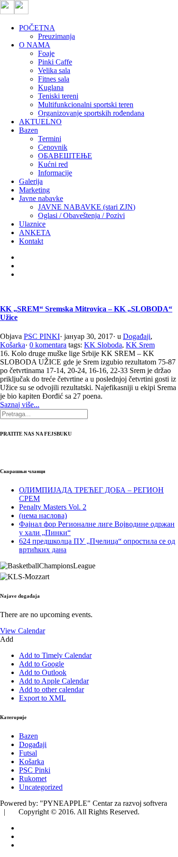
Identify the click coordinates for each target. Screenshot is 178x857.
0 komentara (47, 345)
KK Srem (140, 345)
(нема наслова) (43, 515)
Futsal (28, 753)
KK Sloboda (103, 345)
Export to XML (42, 698)
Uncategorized (41, 787)
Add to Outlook (42, 672)
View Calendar (22, 631)
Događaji (136, 336)
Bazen (28, 736)
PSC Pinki (34, 770)
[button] (6, 639)
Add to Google (41, 664)
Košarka (12, 345)
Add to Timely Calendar (55, 655)
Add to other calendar (51, 689)
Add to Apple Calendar (54, 681)
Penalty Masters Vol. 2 (52, 507)
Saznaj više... (19, 405)
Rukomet (33, 779)
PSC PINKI (42, 336)
